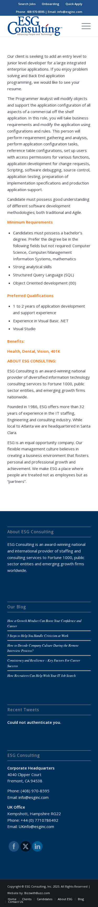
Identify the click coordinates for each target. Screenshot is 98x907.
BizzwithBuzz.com (37, 893)
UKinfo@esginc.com (36, 826)
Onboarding (50, 4)
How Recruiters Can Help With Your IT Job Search (41, 675)
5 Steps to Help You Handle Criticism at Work (37, 635)
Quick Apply (74, 4)
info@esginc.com (34, 797)
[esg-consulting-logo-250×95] (40, 25)
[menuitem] (27, 4)
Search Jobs (27, 4)
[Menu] (83, 25)
